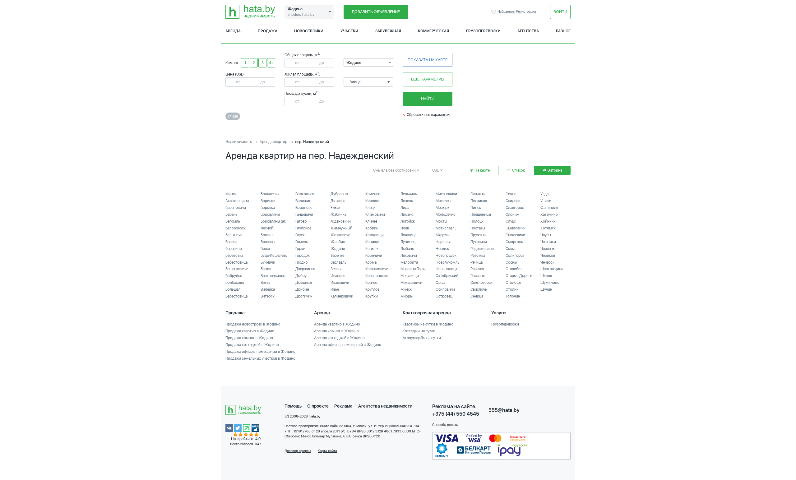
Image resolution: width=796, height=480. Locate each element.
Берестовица (236, 262)
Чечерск (547, 262)
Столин (512, 289)
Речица (476, 262)
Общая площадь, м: (302, 55)
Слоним (513, 214)
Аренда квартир (273, 142)
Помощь (293, 406)
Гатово (301, 221)
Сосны (511, 262)
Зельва (336, 269)
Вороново (303, 207)
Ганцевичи (304, 214)
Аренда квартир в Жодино (337, 324)
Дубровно (339, 194)
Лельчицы (409, 194)
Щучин (546, 289)
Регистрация (526, 12)
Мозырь (442, 207)
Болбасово (234, 282)
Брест (266, 249)
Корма (371, 262)
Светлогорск (481, 282)
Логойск (407, 221)
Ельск (335, 207)
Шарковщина (551, 269)
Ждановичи (341, 221)
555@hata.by (504, 410)
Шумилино (549, 282)
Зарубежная (388, 31)
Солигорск (515, 255)
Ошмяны (477, 194)
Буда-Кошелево (274, 255)
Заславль (338, 262)
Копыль (371, 249)
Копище (372, 242)
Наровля (443, 242)
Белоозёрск (235, 228)
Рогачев (477, 269)
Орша (440, 282)
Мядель (442, 235)
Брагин (267, 235)
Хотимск (548, 228)
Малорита (409, 262)
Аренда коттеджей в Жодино (339, 338)
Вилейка (268, 289)
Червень (547, 249)
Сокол (511, 249)
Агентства (528, 31)
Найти (427, 98)
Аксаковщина (237, 201)
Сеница (476, 296)
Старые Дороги (519, 276)
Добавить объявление (376, 11)
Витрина (554, 170)
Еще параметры (427, 79)
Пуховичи (478, 242)
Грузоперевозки (483, 31)
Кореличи (373, 255)
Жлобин (338, 242)
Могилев (443, 201)
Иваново (338, 276)
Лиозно (407, 214)
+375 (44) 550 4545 (455, 414)
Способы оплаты (445, 425)
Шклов (546, 276)
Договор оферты (298, 451)
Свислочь (478, 289)
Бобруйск (233, 276)
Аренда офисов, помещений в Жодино (347, 345)
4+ (271, 63)
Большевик (270, 194)
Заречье (337, 255)
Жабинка (338, 214)
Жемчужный (341, 228)
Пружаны (478, 235)
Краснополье (376, 276)
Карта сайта (327, 451)
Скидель (513, 201)
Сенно (511, 194)
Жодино (338, 249)
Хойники (548, 221)
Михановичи (446, 194)
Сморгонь (514, 242)
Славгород (515, 207)
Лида (404, 207)
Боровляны (270, 214)
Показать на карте (427, 60)
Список (518, 170)
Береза (231, 242)
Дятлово (338, 201)
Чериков (547, 255)
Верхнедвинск (273, 276)
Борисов (268, 201)
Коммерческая (433, 31)
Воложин (303, 201)
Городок (302, 255)
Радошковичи (482, 249)
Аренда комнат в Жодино (336, 331)
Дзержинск (305, 269)
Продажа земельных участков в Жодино (260, 358)
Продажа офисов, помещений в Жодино (260, 351)
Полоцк (477, 221)
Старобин (514, 269)
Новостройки (308, 31)
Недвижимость (238, 142)
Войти (560, 11)
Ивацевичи (340, 282)
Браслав (268, 242)
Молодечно (446, 214)
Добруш (302, 276)
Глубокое (303, 228)
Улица (233, 116)
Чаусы (545, 235)
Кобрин (371, 228)
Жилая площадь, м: (302, 74)
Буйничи (268, 262)
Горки (300, 249)
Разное (563, 31)
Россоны (477, 276)
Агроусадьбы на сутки (422, 338)
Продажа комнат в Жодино (249, 338)
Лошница (408, 235)
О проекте (318, 406)
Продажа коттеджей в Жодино (252, 345)
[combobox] (368, 62)
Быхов (266, 269)
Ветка (265, 282)
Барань (231, 214)
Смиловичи (515, 228)
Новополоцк (446, 269)
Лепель (406, 201)
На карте (482, 170)
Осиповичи (445, 289)
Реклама (343, 406)
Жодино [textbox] (353, 63)
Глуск (300, 235)
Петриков (478, 201)
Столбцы (513, 282)
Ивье (335, 289)
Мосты (441, 221)
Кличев (371, 221)
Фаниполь (549, 207)
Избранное (494, 11)
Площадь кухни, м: (301, 93)
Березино (233, 249)
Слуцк (511, 221)
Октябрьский (447, 276)
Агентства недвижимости (385, 406)
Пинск (475, 207)
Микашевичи (411, 282)
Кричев (371, 282)
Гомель (301, 242)
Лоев (404, 228)
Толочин (513, 296)
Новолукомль (448, 262)
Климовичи (375, 214)
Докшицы (303, 282)
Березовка (234, 255)
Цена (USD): (235, 74)
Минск (231, 194)
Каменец (372, 194)
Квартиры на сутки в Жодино (428, 324)
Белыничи (234, 235)
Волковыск (304, 194)
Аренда (233, 31)
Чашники (548, 242)
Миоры (406, 296)
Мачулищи (409, 276)
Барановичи (235, 207)
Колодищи (374, 235)
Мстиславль (446, 228)
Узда (544, 194)
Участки (349, 31)
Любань (407, 249)
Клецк (370, 207)
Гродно (301, 262)
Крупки (371, 296)
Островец (444, 296)
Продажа (267, 31)
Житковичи (340, 235)
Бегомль (232, 221)
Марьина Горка (413, 269)
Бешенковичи (236, 269)
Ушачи (545, 201)
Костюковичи (376, 269)
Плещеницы (480, 214)
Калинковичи (342, 296)
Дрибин (302, 289)
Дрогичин (303, 296)
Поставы (477, 228)
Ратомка (477, 255)
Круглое (372, 289)
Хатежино (549, 214)
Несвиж (442, 249)
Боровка (268, 207)
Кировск (372, 201)
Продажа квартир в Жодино (249, 331)
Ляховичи (408, 255)
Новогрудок (446, 255)
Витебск (268, 296)
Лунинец (407, 242)
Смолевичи (515, 235)
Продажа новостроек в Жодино (252, 324)
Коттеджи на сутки (419, 331)
